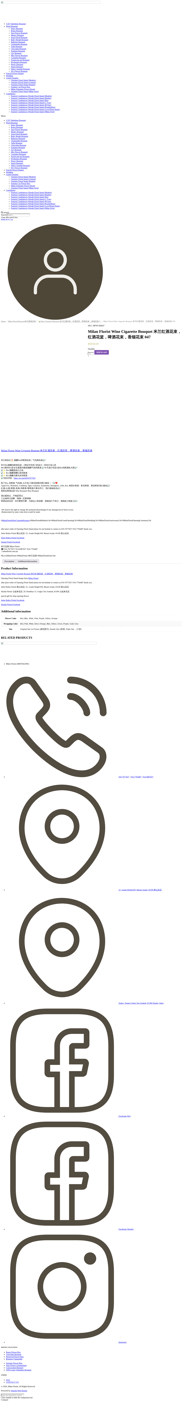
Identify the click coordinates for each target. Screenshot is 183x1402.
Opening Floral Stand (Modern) (23, 80)
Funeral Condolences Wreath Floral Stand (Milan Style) (33, 112)
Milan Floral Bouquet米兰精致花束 (22, 321)
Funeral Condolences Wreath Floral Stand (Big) (29, 100)
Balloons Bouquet (18, 42)
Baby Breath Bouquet (19, 40)
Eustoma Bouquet (18, 51)
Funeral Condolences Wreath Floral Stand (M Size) (31, 105)
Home (3, 321)
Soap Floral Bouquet (19, 37)
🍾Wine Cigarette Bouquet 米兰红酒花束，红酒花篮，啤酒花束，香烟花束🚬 (69, 321)
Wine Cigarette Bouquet (20, 69)
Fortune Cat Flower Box (20, 87)
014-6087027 (148, 777)
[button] (91, 116)
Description (9, 561)
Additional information (27, 561)
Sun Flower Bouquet (19, 33)
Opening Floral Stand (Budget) (23, 85)
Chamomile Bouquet (19, 44)
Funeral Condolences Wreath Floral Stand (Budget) (31, 98)
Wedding (9, 76)
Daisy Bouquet (17, 28)
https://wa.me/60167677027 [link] (25, 478)
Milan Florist (33, 578)
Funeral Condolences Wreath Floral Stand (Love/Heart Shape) (35, 109)
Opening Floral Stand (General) (23, 82)
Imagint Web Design (19, 1391)
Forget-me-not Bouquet (20, 60)
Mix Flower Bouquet (19, 55)
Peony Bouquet (17, 64)
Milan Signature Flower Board (23, 89)
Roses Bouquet (17, 31)
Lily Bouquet (16, 53)
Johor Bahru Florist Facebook (12, 538)
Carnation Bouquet (18, 58)
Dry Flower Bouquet (19, 71)
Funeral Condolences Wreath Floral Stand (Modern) (31, 96)
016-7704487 (136, 777)
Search (3, 215)
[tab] (9, 561)
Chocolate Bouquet (18, 49)
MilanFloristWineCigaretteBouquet (16, 520)
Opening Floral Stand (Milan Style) (25, 91)
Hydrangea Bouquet (19, 62)
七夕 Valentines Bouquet (16, 24)
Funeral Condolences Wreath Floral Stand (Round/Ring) (33, 107)
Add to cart (101, 352)
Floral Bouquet (12, 26)
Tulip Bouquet (16, 46)
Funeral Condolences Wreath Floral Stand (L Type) (31, 103)
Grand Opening (12, 78)
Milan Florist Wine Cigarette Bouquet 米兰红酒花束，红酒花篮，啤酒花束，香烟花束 (46, 450)
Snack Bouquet (17, 67)
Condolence (10, 94)
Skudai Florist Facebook (10, 542)
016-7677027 (124, 777)
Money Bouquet (17, 35)
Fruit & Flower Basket (15, 73)
